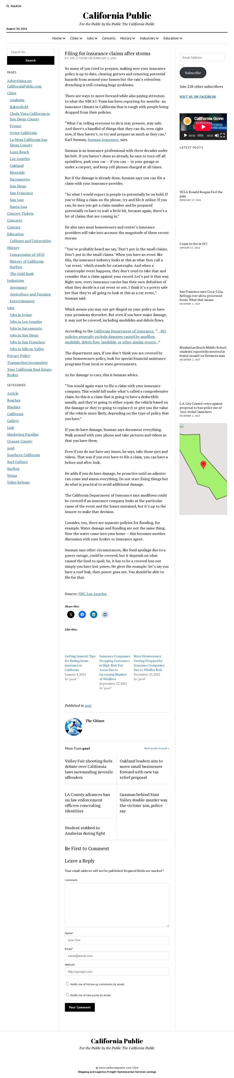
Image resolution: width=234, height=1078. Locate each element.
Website (70, 964)
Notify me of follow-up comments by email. (97, 984)
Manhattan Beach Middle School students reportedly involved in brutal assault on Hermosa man (203, 351)
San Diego (18, 186)
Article (13, 393)
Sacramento (20, 179)
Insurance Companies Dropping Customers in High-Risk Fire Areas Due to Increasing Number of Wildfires (114, 667)
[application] (203, 126)
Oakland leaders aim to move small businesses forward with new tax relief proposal (141, 769)
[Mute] (217, 135)
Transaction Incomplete (27, 362)
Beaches (13, 400)
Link (10, 427)
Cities (74, 38)
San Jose (17, 199)
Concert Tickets (20, 213)
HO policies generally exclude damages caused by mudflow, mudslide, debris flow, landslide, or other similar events (115, 337)
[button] (203, 465)
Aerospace (18, 287)
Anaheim (17, 99)
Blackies (13, 406)
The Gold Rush (22, 273)
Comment (71, 880)
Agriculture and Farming (30, 294)
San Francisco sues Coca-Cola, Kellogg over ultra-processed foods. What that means (201, 296)
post (11, 448)
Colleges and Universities (30, 240)
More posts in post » (156, 748)
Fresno (15, 125)
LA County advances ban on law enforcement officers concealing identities (87, 803)
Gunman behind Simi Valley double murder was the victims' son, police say (143, 803)
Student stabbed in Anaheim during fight (85, 830)
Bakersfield (19, 106)
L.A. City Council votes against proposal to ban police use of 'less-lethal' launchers (201, 408)
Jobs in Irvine (21, 314)
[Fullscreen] (222, 135)
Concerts (109, 38)
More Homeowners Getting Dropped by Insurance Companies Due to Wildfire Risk (149, 663)
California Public (117, 15)
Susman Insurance (103, 139)
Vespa (12, 475)
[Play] (185, 135)
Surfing (13, 468)
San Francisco (21, 192)
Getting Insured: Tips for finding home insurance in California (80, 663)
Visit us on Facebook (198, 97)
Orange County (19, 441)
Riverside (17, 172)
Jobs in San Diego (24, 335)
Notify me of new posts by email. (91, 995)
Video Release (18, 482)
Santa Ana (18, 206)
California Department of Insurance (123, 331)
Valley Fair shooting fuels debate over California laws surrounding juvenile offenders (89, 769)
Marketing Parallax (23, 434)
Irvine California (23, 132)
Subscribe (193, 72)
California (15, 413)
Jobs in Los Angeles (26, 321)
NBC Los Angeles (92, 593)
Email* (69, 949)
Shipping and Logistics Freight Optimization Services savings (117, 1071)
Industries (147, 38)
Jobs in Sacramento (26, 328)
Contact (14, 227)
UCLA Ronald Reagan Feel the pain (201, 194)
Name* (69, 933)
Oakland (17, 165)
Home (57, 38)
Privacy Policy (18, 355)
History (125, 38)
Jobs (90, 38)
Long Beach (19, 151)
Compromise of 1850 (27, 254)
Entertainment (22, 300)
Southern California (23, 454)
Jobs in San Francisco (27, 342)
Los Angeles (20, 158)
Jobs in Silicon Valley (27, 348)
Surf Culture (17, 461)
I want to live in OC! (193, 244)
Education (171, 38)
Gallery (13, 420)
